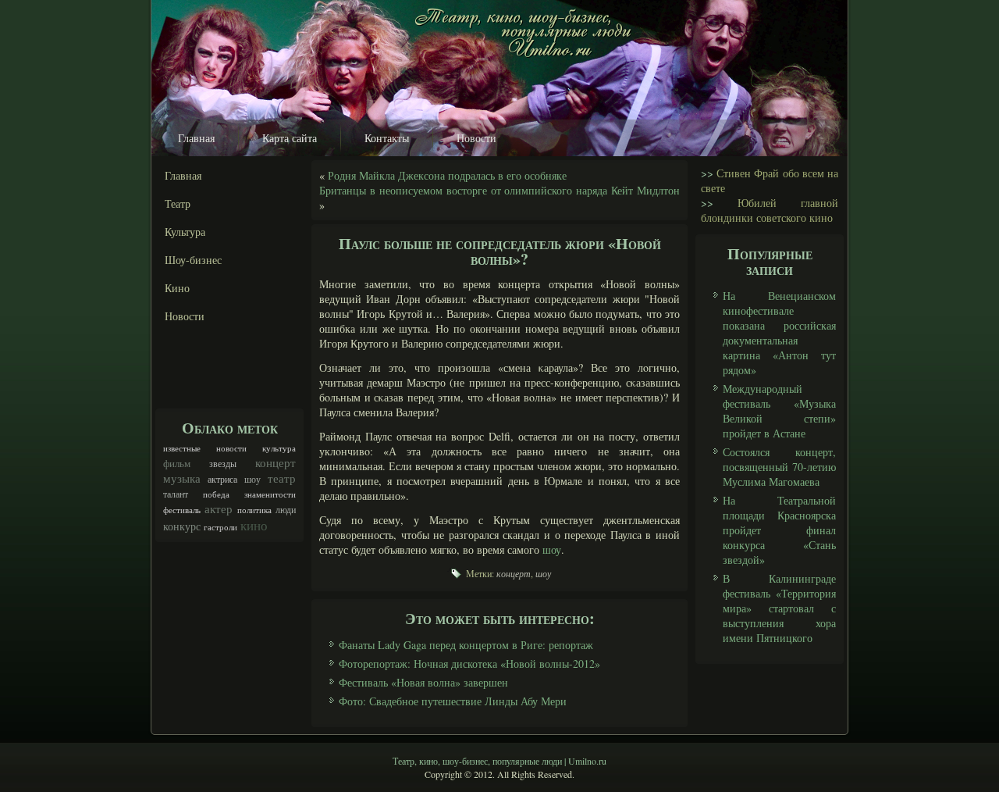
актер (218, 508)
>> (707, 173)
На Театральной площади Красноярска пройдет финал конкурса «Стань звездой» (779, 530)
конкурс (182, 526)
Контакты (386, 137)
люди (286, 509)
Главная (196, 137)
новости (231, 448)
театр (282, 478)
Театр (177, 203)
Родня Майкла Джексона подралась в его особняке (447, 175)
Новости (476, 137)
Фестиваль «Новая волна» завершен (423, 682)
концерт (275, 462)
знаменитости (270, 494)
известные (182, 448)
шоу (252, 479)
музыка (182, 478)
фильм (176, 463)
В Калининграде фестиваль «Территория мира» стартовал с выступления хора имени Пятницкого (779, 608)
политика (254, 510)
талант (175, 493)
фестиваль (182, 510)
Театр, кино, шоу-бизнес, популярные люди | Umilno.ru (499, 761)
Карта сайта (289, 137)
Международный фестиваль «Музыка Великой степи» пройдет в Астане (779, 411)
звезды (222, 463)
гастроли (220, 527)
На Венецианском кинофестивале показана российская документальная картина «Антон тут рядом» (779, 332)
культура (279, 448)
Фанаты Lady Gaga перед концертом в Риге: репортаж (466, 644)
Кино (177, 287)
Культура (185, 231)
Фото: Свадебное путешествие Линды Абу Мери (453, 701)
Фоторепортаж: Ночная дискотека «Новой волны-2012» (469, 663)
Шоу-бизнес (193, 259)
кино (254, 525)
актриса (222, 479)
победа (216, 494)
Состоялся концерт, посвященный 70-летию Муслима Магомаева (779, 466)
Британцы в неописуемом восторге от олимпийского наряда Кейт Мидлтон (499, 190)
